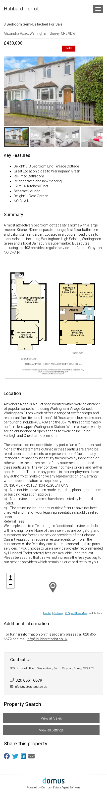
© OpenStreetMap (76, 613)
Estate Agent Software (66, 787)
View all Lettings (51, 730)
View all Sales (51, 718)
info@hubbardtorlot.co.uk (47, 639)
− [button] (10, 584)
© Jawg (58, 613)
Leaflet (47, 613)
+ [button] (10, 577)
